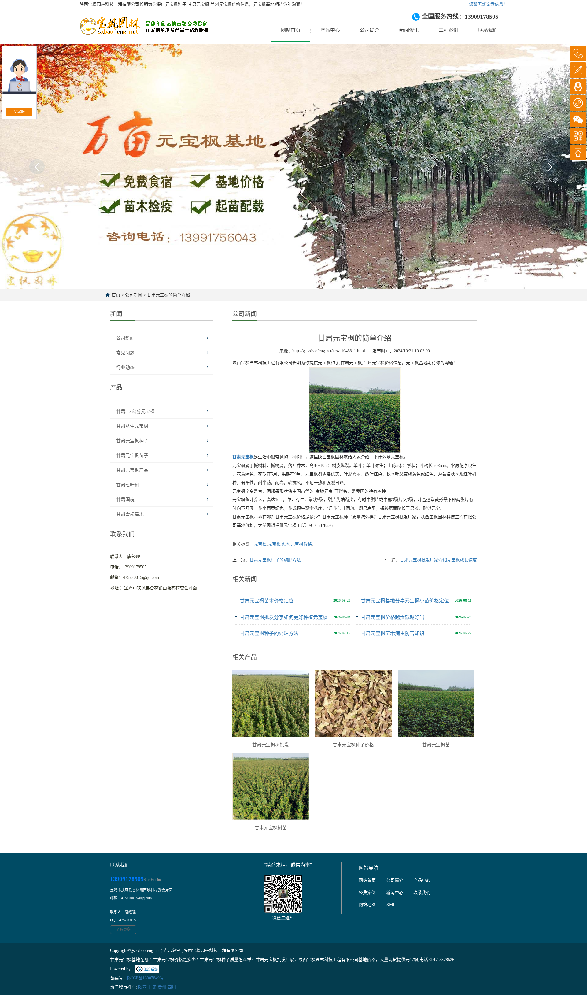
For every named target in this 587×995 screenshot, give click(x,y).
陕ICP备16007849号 (145, 978)
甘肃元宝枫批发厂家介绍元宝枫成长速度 (438, 560)
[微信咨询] (578, 119)
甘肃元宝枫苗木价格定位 (267, 600)
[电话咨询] (578, 53)
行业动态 (125, 367)
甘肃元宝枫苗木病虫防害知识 (392, 633)
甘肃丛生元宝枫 (132, 426)
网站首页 (291, 30)
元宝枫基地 (278, 544)
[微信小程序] (578, 103)
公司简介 (369, 30)
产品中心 (330, 30)
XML (391, 904)
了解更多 (123, 929)
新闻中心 (394, 892)
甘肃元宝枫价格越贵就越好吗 (392, 617)
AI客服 (19, 112)
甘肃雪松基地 (130, 514)
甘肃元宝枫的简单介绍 (168, 295)
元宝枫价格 (301, 544)
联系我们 (488, 30)
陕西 (142, 987)
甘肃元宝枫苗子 (132, 455)
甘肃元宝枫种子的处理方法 (269, 633)
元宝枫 (260, 544)
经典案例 (367, 892)
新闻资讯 (409, 30)
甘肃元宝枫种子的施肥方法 (275, 560)
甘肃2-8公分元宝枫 (135, 411)
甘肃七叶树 (127, 485)
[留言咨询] (578, 70)
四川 (172, 987)
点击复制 (172, 950)
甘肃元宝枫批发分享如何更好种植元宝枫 (284, 617)
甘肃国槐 (125, 499)
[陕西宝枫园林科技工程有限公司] (145, 30)
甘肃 (152, 987)
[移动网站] (578, 136)
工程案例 (448, 30)
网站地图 (367, 904)
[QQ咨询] (578, 86)
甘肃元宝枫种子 (132, 440)
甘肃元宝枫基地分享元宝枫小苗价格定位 (405, 600)
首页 (116, 295)
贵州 (162, 987)
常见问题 (125, 352)
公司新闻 (133, 295)
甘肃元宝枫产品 (132, 470)
